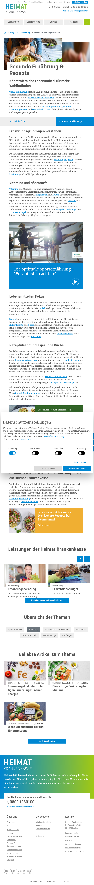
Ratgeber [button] (73, 22)
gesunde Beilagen (70, 360)
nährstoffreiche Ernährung (41, 97)
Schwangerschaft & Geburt (57, 630)
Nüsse (31, 325)
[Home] (5, 33)
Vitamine (13, 189)
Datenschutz (51, 882)
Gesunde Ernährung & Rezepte (46, 33)
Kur (37, 833)
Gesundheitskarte (43, 829)
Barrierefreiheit (36, 882)
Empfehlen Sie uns (36, 2)
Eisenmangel (19, 212)
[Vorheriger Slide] (80, 559)
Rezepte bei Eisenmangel (63, 382)
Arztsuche (40, 836)
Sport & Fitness (15, 630)
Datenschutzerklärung (53, 436)
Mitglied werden (80, 2)
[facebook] (12, 871)
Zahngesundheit (29, 635)
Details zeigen (80, 462)
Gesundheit (81, 630)
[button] (87, 22)
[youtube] (6, 871)
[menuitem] (13, 22)
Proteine (72, 200)
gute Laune (35, 336)
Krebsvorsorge (49, 635)
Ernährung (25, 33)
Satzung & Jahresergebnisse (14, 844)
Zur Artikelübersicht (47, 741)
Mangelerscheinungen (66, 209)
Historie (10, 834)
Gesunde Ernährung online (27, 393)
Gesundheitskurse (29, 501)
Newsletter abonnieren (74, 852)
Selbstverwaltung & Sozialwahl (15, 838)
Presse (9, 826)
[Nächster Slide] (87, 559)
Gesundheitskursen (41, 109)
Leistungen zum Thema (68, 121)
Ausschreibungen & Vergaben (15, 858)
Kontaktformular (71, 833)
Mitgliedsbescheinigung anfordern (45, 823)
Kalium (55, 195)
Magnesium (42, 195)
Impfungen (67, 635)
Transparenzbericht (14, 850)
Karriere (49, 2)
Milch (43, 308)
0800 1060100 (79, 6)
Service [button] (53, 22)
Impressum (25, 439)
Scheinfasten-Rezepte (56, 376)
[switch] (35, 453)
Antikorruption (12, 854)
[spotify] (29, 871)
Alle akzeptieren (77, 468)
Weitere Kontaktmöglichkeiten (75, 11)
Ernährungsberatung (52, 106)
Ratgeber (14, 33)
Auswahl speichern (48, 469)
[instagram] (18, 871)
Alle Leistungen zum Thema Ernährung (47, 600)
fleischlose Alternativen (26, 360)
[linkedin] (24, 871)
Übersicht (11, 823)
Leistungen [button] (13, 22)
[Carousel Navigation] (47, 560)
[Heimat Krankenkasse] (15, 8)
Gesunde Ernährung (19, 92)
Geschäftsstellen (72, 837)
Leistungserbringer (72, 848)
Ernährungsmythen (63, 159)
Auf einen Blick (13, 830)
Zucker (12, 319)
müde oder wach (65, 333)
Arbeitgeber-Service (62, 2)
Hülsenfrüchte (16, 325)
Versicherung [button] (33, 22)
